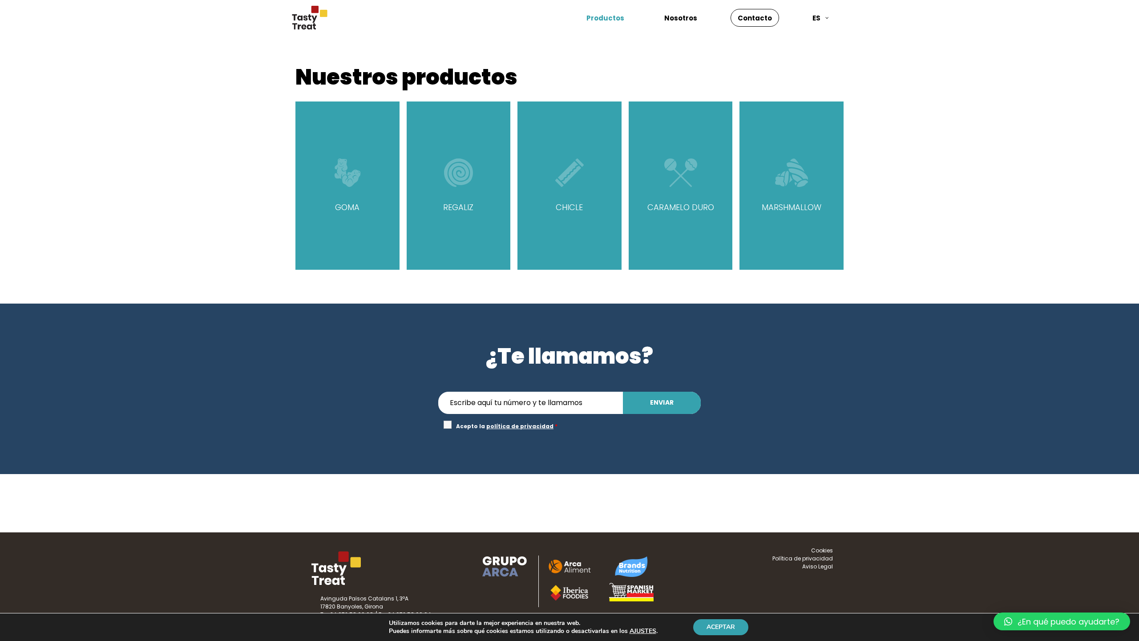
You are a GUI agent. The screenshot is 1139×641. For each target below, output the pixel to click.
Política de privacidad (802, 558)
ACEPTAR (721, 627)
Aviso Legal (817, 566)
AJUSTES (643, 631)
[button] (1062, 621)
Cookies (822, 550)
